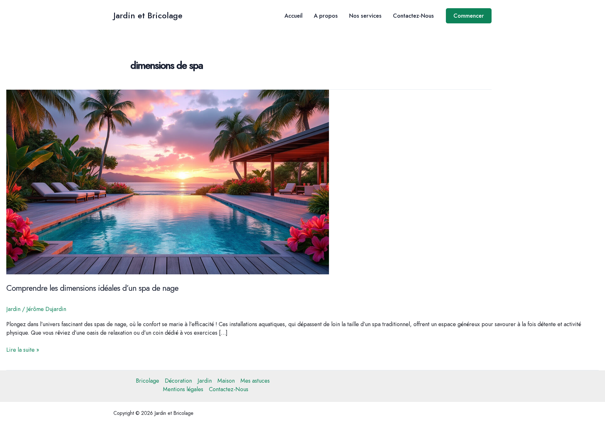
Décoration (178, 381)
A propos (326, 16)
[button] (469, 15)
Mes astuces (255, 381)
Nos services (365, 16)
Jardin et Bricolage (147, 15)
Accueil (293, 16)
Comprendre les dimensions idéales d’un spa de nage (92, 288)
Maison (226, 381)
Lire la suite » (22, 350)
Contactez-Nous (413, 16)
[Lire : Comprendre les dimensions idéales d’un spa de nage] (167, 181)
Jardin (13, 309)
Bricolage (147, 381)
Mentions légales (183, 389)
